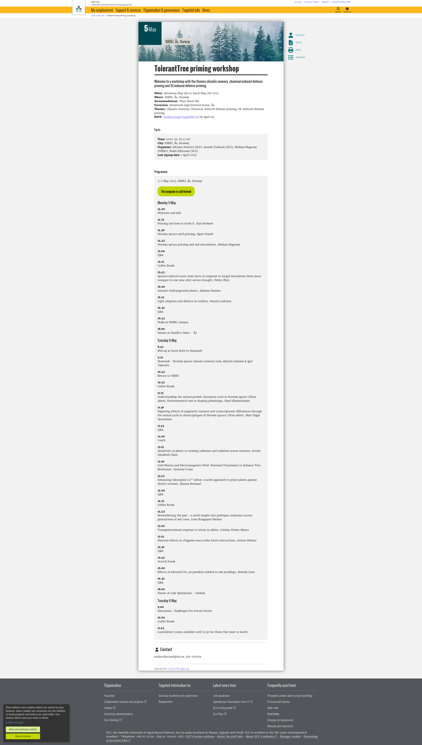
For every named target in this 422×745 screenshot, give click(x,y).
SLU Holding (111, 720)
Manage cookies (290, 736)
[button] (176, 191)
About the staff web (230, 736)
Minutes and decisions (280, 726)
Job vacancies (221, 695)
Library (108, 708)
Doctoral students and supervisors (178, 695)
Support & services (128, 10)
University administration (118, 714)
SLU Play (218, 714)
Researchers (166, 702)
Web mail (272, 708)
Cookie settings (14, 722)
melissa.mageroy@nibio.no (181, 117)
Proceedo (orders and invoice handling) (289, 695)
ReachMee (273, 714)
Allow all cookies (23, 736)
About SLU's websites (260, 736)
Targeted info (191, 10)
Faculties (109, 695)
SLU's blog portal (222, 708)
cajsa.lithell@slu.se (178, 669)
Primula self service (278, 702)
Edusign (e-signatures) (280, 720)
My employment (102, 10)
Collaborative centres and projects (123, 702)
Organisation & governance (162, 10)
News (206, 10)
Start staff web (98, 15)
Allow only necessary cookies (23, 729)
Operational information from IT (231, 702)
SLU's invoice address (200, 736)
